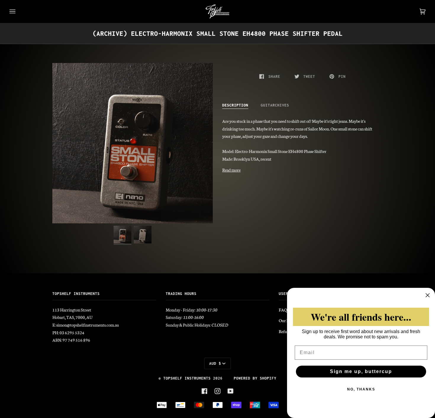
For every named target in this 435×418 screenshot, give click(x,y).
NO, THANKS (361, 389)
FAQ (283, 310)
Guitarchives (275, 105)
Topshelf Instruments (187, 378)
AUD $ (215, 363)
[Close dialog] (427, 295)
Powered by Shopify (255, 378)
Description (235, 105)
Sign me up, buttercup (361, 371)
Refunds (286, 331)
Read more (231, 170)
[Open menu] (18, 11)
